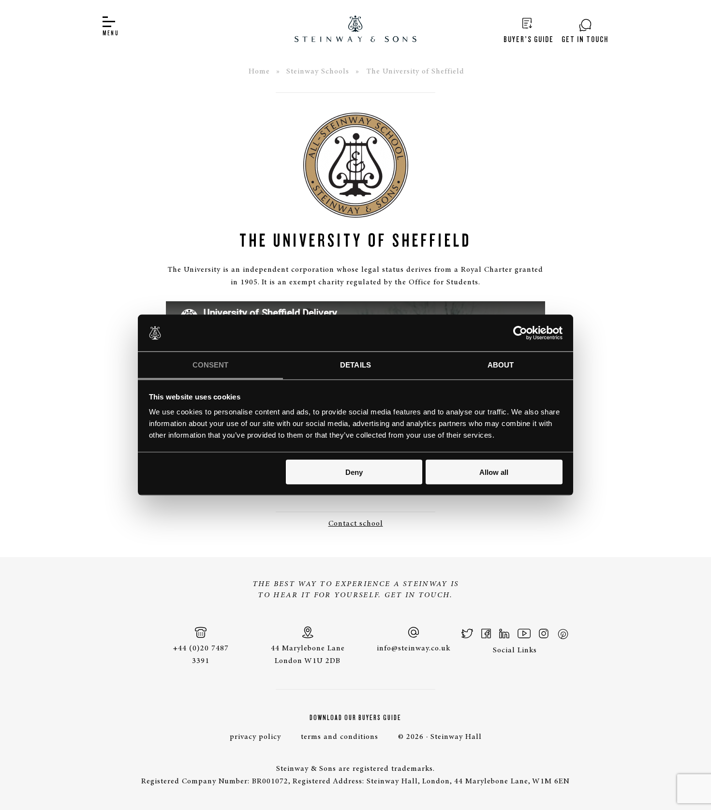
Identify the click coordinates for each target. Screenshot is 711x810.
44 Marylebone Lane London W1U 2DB (308, 655)
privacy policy (255, 737)
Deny (354, 472)
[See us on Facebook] (486, 633)
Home (259, 71)
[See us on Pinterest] (562, 633)
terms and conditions (339, 737)
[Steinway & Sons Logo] (355, 30)
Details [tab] (355, 365)
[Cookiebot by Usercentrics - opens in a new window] (520, 332)
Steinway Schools (317, 71)
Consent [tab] (211, 365)
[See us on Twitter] (467, 633)
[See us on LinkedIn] (504, 633)
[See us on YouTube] (524, 633)
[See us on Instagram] (543, 633)
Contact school (355, 524)
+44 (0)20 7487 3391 (201, 655)
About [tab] (501, 365)
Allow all (493, 472)
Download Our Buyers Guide (355, 718)
